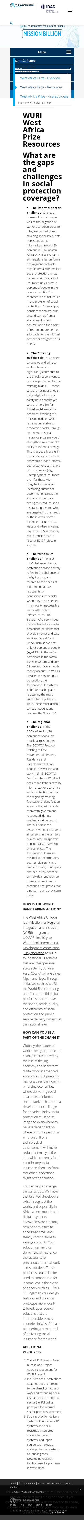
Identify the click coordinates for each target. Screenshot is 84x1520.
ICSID (49, 1505)
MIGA (39, 1505)
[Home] (47, 8)
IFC (30, 1505)
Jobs (68, 1483)
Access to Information (50, 1483)
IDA (22, 1505)
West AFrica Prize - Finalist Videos (44, 96)
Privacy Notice (27, 1483)
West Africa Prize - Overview (40, 78)
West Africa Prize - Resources (41, 87)
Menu (42, 52)
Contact (14, 1487)
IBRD (13, 1505)
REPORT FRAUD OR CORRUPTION (28, 1492)
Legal (13, 1483)
